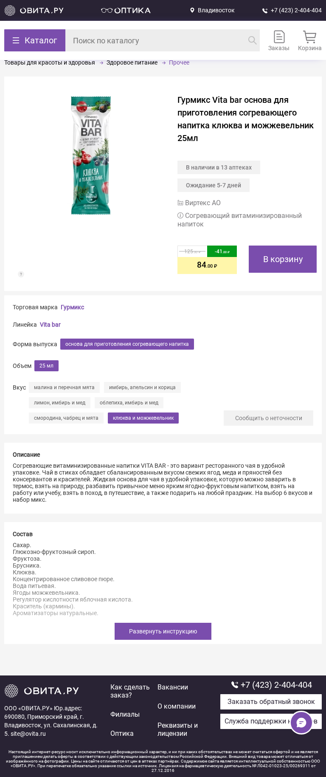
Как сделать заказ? (130, 691)
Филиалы (125, 714)
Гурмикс (72, 307)
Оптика (122, 733)
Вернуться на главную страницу (34, 10)
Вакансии (172, 687)
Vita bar (50, 324)
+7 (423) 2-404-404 (296, 10)
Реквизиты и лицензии (177, 729)
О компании (176, 706)
